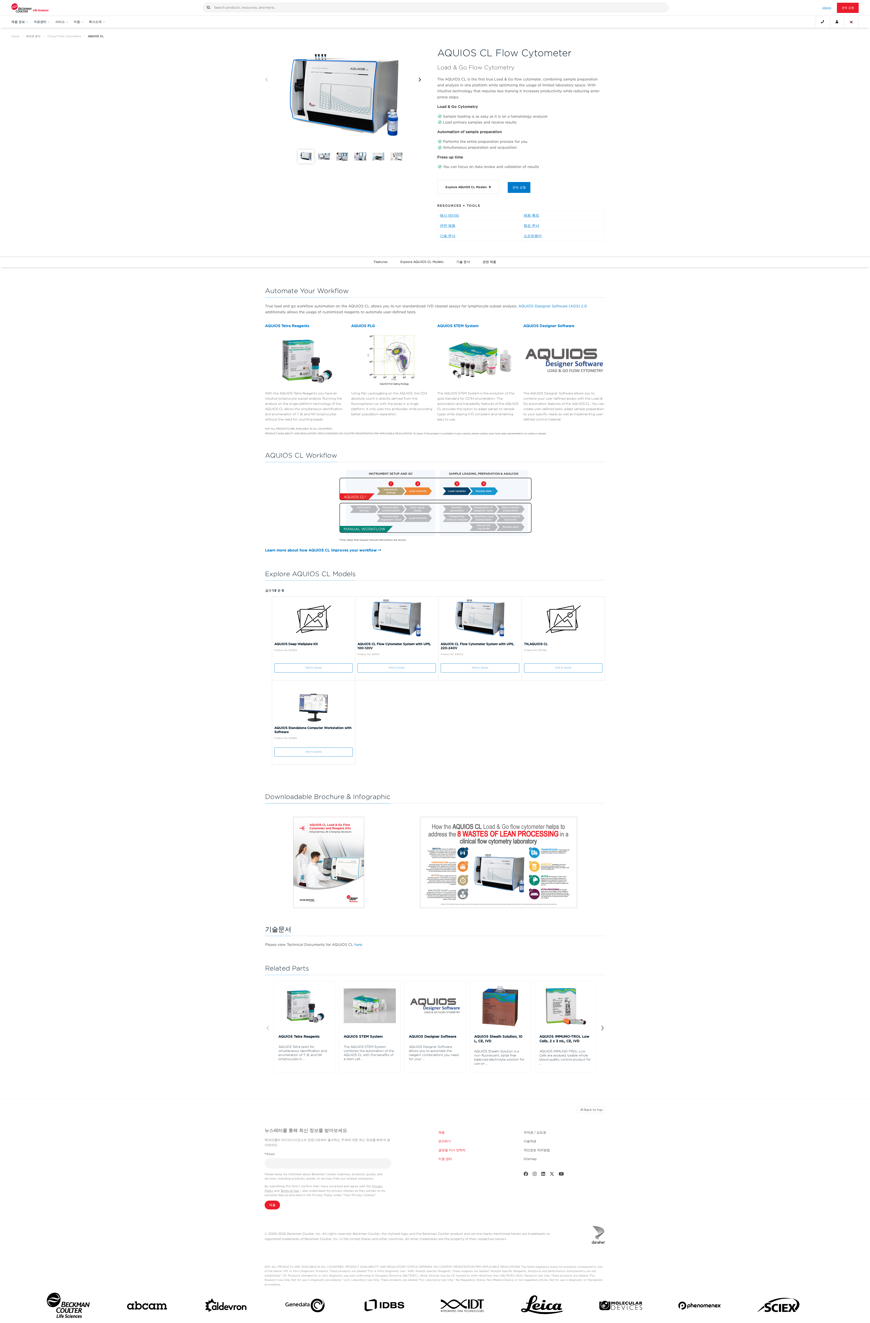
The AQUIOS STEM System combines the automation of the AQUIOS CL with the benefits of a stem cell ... (369, 1053)
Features (381, 262)
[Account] (837, 22)
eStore (826, 7)
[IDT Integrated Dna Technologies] (462, 1306)
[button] (208, 7)
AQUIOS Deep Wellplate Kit (296, 644)
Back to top (593, 1110)
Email (270, 1154)
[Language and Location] (851, 22)
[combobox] (436, 7)
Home (15, 36)
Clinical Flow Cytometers (64, 36)
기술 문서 (447, 236)
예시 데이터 (449, 215)
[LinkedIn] (543, 1175)
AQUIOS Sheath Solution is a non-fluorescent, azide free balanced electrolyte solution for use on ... (499, 1057)
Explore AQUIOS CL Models (422, 262)
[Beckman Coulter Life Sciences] (29, 8)
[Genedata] (305, 1306)
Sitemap (530, 1159)
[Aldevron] (226, 1306)
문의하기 (444, 1141)
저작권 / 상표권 (535, 1132)
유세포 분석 (33, 36)
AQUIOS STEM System (457, 326)
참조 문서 (531, 225)
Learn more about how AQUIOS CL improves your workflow (321, 550)
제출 (272, 1205)
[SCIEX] (778, 1306)
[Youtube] (561, 1175)
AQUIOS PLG (363, 326)
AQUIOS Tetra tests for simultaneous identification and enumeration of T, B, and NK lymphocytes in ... (302, 1053)
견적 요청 (847, 8)
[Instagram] (535, 1175)
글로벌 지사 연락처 (452, 1150)
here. (358, 944)
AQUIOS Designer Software (548, 326)
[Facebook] (526, 1175)
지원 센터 (445, 1159)
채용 (441, 1132)
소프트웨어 (533, 236)
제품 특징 (531, 215)
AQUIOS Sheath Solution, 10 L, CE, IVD (498, 1038)
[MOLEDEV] (620, 1306)
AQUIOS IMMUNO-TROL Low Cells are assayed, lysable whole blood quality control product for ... (565, 1057)
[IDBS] (384, 1306)
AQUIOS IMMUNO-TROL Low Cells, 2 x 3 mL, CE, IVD (564, 1038)
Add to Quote (313, 667)
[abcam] (147, 1306)
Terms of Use (289, 1190)
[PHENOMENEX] (699, 1306)
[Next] (419, 80)
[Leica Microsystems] (542, 1306)
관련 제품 (447, 225)
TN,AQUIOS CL (536, 644)
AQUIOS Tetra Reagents (287, 326)
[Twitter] (552, 1175)
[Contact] (822, 22)
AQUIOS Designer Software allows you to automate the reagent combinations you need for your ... (434, 1053)
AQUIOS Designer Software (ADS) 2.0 (552, 306)
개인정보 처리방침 (537, 1150)
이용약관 (530, 1141)
